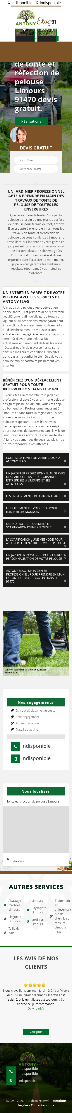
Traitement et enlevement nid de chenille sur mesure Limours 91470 (61, 916)
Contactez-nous (42, 1105)
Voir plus (36, 1032)
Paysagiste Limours (38, 910)
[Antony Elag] (36, 17)
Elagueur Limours (14, 919)
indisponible (21, 2)
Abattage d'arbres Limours (14, 905)
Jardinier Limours (37, 922)
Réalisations (31, 121)
